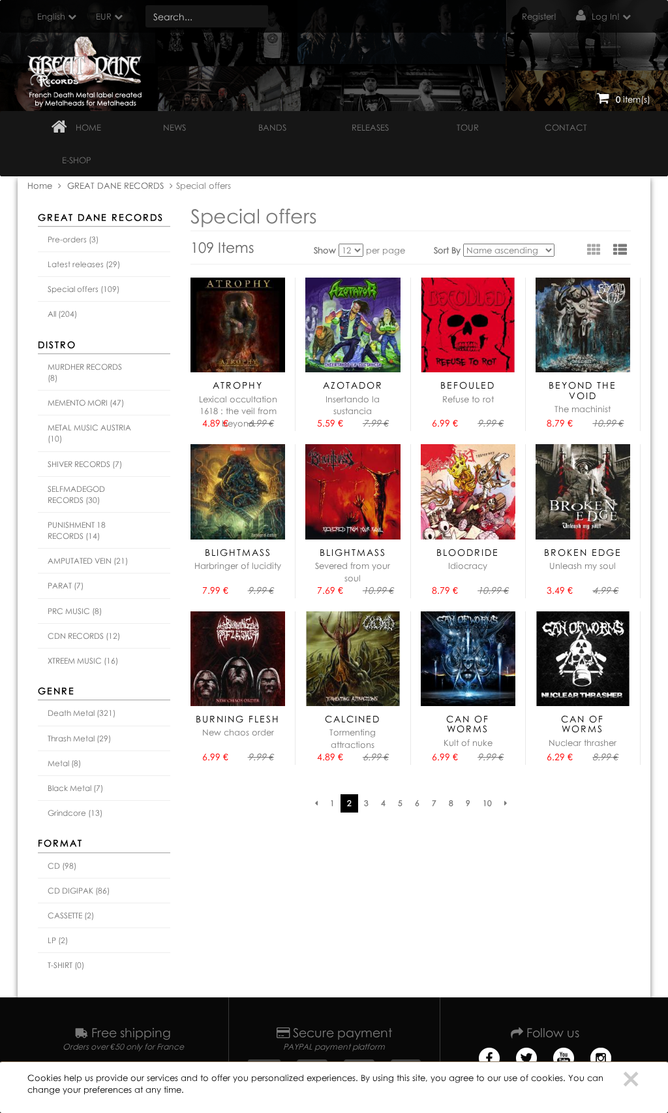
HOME (88, 127)
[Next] (505, 803)
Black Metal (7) (75, 788)
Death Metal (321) (81, 713)
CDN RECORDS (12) (84, 636)
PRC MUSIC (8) (75, 611)
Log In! (606, 16)
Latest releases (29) (84, 264)
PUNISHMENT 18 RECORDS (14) (77, 530)
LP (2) (58, 940)
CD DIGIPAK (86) (79, 890)
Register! (539, 16)
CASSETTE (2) (71, 915)
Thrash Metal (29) (79, 738)
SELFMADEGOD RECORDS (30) (76, 494)
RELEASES (370, 127)
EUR (104, 16)
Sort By (447, 250)
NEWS (174, 127)
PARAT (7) (66, 585)
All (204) (62, 314)
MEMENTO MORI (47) (86, 403)
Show (325, 250)
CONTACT (566, 127)
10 (487, 803)
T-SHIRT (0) (66, 965)
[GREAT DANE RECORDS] (87, 68)
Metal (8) (64, 763)
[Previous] (316, 803)
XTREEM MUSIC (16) (83, 661)
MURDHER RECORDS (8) (85, 372)
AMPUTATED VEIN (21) (88, 561)
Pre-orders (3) (73, 239)
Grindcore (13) (75, 813)
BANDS (272, 127)
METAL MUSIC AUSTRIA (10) (89, 433)
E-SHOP (76, 160)
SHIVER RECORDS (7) (85, 464)
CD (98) (62, 866)
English (51, 16)
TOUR (468, 127)
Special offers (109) (83, 289)
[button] (620, 249)
